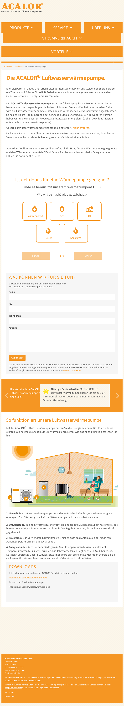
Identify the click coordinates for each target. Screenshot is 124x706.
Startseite (8, 113)
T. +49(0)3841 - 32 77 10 (14, 667)
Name (12, 339)
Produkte (19, 28)
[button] (5, 442)
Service (60, 28)
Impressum (9, 692)
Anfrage (13, 374)
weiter (88, 302)
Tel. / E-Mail (15, 362)
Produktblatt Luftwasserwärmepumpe (28, 624)
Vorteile (59, 52)
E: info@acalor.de (12, 673)
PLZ (10, 351)
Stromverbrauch (59, 38)
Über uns (101, 28)
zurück (35, 302)
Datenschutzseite (72, 417)
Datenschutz (10, 696)
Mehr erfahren (81, 174)
